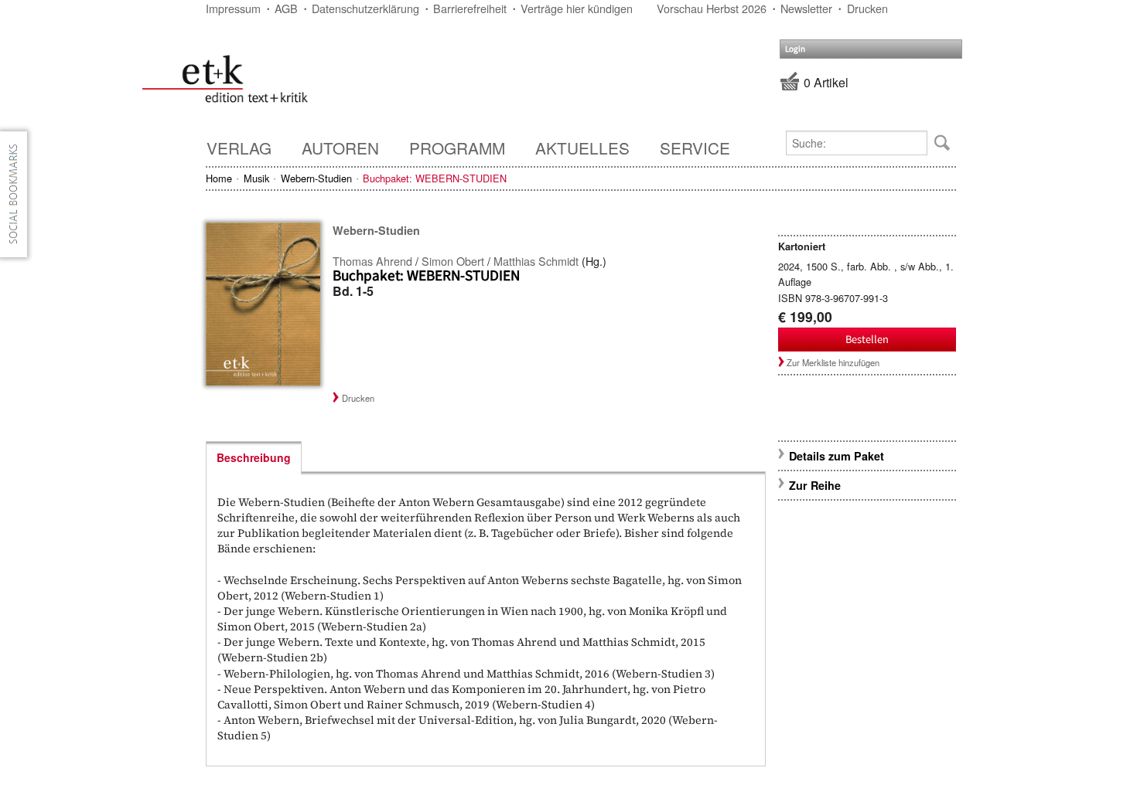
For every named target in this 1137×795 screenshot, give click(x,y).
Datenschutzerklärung (365, 8)
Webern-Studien (316, 178)
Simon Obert (453, 261)
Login (795, 49)
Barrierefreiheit (470, 8)
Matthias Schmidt (536, 261)
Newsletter (806, 8)
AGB (286, 8)
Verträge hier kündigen (577, 8)
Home (219, 178)
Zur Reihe (815, 485)
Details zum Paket (836, 456)
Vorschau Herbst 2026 (712, 8)
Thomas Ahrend (372, 261)
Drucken (867, 8)
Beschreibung (254, 457)
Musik (256, 178)
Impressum (233, 8)
